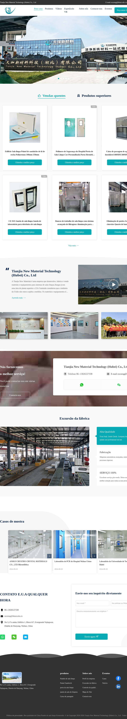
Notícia (104, 683)
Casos (104, 679)
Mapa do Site (87, 692)
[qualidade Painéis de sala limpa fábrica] (63, 83)
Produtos (49, 8)
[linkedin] (118, 686)
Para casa (38, 8)
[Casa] (10, 10)
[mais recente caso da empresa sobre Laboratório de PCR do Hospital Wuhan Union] (74, 544)
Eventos (108, 8)
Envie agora (90, 636)
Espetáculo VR (69, 10)
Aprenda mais (19, 298)
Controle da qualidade (89, 688)
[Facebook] (118, 678)
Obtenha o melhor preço (24, 162)
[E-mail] (28, 639)
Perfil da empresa (88, 679)
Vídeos (58, 8)
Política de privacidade (15, 715)
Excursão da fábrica (89, 683)
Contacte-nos (96, 8)
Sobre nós (83, 8)
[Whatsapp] (6, 639)
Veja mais (73, 245)
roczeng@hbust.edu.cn (13, 616)
